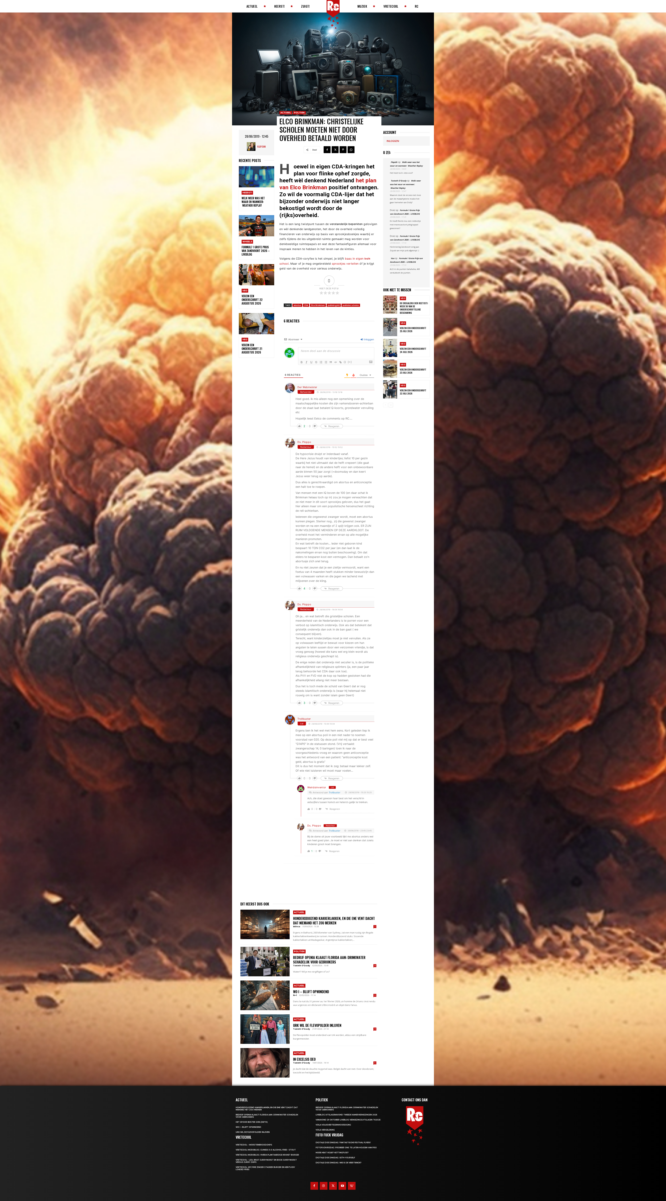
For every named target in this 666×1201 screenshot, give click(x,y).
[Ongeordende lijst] (325, 362)
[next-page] (391, 405)
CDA (306, 305)
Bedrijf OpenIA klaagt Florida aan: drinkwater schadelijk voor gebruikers (329, 960)
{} (345, 362)
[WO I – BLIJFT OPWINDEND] (265, 995)
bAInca (296, 926)
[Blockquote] (330, 362)
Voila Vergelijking (325, 1130)
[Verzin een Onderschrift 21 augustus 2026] (256, 323)
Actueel (285, 112)
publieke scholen (351, 305)
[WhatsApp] (351, 149)
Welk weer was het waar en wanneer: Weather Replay (253, 201)
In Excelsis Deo (304, 1059)
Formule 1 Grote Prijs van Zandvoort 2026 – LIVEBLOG (256, 250)
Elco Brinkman (318, 305)
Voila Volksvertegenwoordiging (333, 1125)
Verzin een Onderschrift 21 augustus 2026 (252, 348)
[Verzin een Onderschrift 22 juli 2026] (390, 389)
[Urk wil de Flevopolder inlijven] (265, 1029)
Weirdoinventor (316, 787)
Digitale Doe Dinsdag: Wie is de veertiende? (338, 1163)
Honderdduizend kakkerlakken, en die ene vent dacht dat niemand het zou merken (334, 920)
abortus (297, 305)
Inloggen (368, 339)
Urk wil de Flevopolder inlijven (317, 1025)
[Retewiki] (352, 1186)
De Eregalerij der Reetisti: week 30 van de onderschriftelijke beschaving (414, 307)
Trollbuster (304, 718)
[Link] (340, 362)
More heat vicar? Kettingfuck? (332, 1153)
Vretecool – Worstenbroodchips (254, 1145)
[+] (350, 362)
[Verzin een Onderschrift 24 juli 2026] (390, 348)
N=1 (295, 995)
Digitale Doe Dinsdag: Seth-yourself (335, 1158)
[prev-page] (385, 405)
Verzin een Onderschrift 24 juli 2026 (413, 350)
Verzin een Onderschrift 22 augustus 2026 (252, 299)
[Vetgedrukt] (301, 362)
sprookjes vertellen (345, 263)
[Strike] (316, 362)
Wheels (247, 241)
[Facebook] (327, 149)
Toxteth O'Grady (301, 965)
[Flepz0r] (252, 146)
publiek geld (334, 305)
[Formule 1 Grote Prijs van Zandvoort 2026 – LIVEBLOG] (256, 225)
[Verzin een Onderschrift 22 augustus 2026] (256, 274)
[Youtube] (342, 1186)
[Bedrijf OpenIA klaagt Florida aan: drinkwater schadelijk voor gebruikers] (265, 961)
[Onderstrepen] (311, 362)
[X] (335, 149)
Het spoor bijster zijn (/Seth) (252, 1122)
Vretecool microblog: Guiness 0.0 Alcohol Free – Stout (266, 1150)
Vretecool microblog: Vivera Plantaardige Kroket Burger (267, 1155)
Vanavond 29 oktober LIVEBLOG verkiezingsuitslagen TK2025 (348, 1120)
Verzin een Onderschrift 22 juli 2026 (413, 391)
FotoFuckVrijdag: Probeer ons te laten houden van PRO (346, 1147)
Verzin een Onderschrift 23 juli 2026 (413, 371)
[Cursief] (306, 362)
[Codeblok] (335, 362)
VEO (244, 290)
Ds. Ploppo (304, 441)
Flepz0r (261, 146)
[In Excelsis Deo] (265, 1063)
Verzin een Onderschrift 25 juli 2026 (413, 329)
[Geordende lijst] (321, 362)
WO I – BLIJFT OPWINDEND (311, 991)
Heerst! (247, 192)
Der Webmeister (307, 387)
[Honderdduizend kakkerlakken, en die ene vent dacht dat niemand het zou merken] (265, 924)
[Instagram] (323, 1186)
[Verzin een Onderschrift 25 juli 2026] (390, 327)
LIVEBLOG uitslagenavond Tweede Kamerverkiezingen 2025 (346, 1115)
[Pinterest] (343, 149)
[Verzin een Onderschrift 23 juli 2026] (390, 369)
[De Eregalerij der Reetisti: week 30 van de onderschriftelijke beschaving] (390, 305)
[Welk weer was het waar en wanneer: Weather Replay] (256, 177)
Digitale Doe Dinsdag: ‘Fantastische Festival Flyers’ (343, 1142)
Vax (392, 258)
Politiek (299, 112)
